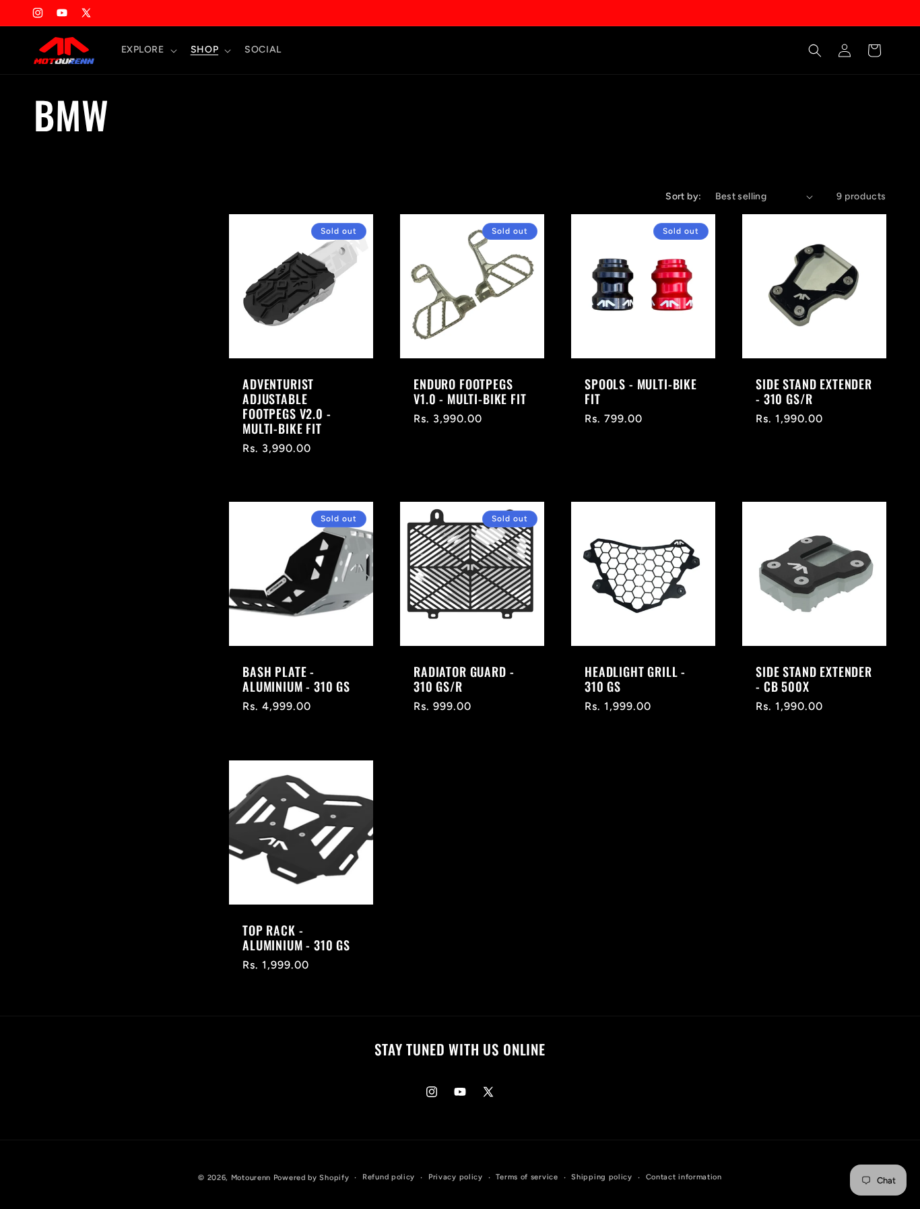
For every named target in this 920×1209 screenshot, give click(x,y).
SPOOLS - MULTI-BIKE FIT (641, 391)
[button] (148, 50)
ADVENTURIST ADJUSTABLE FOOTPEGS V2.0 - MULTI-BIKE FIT (286, 406)
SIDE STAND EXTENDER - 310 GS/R (814, 391)
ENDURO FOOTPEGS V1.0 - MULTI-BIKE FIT (470, 391)
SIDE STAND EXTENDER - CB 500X (814, 679)
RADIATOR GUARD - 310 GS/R (464, 679)
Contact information (684, 1177)
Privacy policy (455, 1177)
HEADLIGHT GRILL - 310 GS (635, 679)
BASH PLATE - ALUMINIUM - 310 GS (296, 679)
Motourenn (251, 1177)
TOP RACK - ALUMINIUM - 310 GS (296, 937)
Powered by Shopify (311, 1177)
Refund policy (388, 1177)
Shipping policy (601, 1177)
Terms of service (527, 1177)
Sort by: (683, 196)
